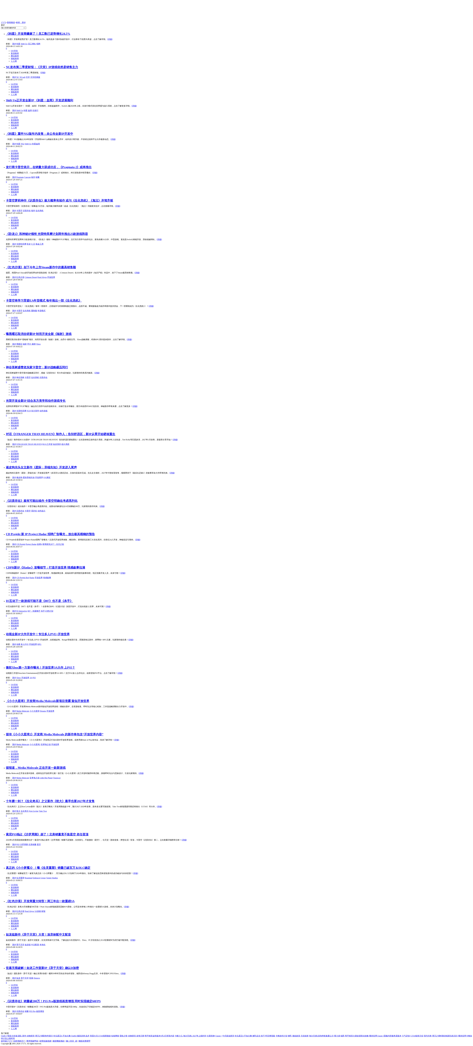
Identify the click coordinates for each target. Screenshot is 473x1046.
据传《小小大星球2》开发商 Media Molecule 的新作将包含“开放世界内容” (54, 734)
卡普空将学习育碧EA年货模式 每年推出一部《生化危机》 (44, 300)
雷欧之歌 (123, 1036)
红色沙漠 (20, 277)
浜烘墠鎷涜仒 (19, 1041)
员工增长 (32, 44)
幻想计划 (49, 611)
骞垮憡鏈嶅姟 (32, 1041)
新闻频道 (11, 22)
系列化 (34, 511)
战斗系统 (65, 444)
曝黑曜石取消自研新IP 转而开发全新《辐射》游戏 (39, 333)
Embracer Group (39, 878)
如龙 (18, 978)
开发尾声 (39, 477)
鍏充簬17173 (6, 1041)
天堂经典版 (35, 77)
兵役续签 (305, 1036)
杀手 (43, 611)
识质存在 (27, 211)
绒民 (343, 1036)
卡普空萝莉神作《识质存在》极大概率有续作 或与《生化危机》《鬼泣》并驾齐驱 (59, 200)
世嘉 (31, 978)
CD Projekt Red (22, 578)
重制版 (34, 311)
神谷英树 (20, 377)
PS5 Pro (32, 1011)
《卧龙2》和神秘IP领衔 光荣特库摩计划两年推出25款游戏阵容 (47, 233)
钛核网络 (115, 1036)
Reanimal (28, 878)
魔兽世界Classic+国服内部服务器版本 (385, 1036)
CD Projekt (20, 544)
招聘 (38, 44)
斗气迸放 (406, 1036)
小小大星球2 (35, 744)
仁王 (33, 244)
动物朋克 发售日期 (136, 1036)
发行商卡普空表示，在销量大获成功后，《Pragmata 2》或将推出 (49, 167)
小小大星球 (34, 711)
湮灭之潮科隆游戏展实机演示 (445, 1036)
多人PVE (25, 644)
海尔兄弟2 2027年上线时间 (194, 1036)
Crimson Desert (31, 277)
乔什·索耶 (31, 344)
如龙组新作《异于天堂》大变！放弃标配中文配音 (38, 934)
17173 (3, 22)
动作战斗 (41, 511)
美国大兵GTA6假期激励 (100, 1036)
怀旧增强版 (270, 1036)
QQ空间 (14, 51)
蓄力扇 (337, 1036)
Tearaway (57, 778)
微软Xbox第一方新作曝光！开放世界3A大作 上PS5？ (40, 667)
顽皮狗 (19, 477)
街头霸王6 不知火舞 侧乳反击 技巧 (250, 1036)
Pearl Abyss (42, 277)
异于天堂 (20, 945)
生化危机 (39, 211)
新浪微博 (15, 53)
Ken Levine (33, 811)
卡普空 (19, 211)
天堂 (28, 77)
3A (31, 678)
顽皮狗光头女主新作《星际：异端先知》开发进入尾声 (41, 467)
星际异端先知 (29, 477)
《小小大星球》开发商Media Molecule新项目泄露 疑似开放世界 (47, 701)
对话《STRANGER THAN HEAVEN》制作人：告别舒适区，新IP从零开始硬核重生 (60, 434)
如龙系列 (57, 444)
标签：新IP (21, 22)
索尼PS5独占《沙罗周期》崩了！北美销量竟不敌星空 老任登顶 (47, 834)
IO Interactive (21, 611)
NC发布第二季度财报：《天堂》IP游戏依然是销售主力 (42, 67)
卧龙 (29, 244)
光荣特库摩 (21, 244)
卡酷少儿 (179, 1036)
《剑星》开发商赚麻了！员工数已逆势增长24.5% (38, 33)
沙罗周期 (24, 844)
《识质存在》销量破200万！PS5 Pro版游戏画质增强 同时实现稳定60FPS (53, 1001)
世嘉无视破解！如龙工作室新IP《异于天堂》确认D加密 (42, 967)
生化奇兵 (25, 811)
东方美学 (35, 411)
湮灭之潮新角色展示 (44, 1036)
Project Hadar (31, 544)
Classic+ (218, 1036)
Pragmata (20, 177)
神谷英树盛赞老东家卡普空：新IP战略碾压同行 (37, 367)
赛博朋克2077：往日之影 (53, 544)
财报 (43, 911)
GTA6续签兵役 (416, 1036)
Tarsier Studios (52, 878)
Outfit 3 (4, 1036)
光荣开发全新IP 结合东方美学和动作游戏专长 (36, 400)
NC (17, 77)
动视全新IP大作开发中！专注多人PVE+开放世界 (38, 634)
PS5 (34, 678)
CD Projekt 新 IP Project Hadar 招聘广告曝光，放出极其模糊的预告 (50, 534)
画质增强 (40, 1011)
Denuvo (37, 978)
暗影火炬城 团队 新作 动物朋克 (21, 1036)
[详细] (109, 39)
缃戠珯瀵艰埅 (84, 1041)
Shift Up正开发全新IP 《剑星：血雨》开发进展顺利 (39, 100)
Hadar (31, 578)
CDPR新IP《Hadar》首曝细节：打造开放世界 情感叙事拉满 (45, 567)
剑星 (18, 44)
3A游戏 (37, 911)
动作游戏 (43, 411)
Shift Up (24, 44)
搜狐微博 (15, 59)
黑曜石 (19, 344)
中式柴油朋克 (228, 1036)
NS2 (22, 144)
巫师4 (39, 544)
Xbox (38, 344)
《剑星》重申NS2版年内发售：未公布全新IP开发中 (39, 133)
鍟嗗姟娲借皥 (45, 1041)
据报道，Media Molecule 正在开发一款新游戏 (36, 767)
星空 (39, 844)
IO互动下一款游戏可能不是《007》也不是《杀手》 (39, 600)
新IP (14, 44)
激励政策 (296, 1036)
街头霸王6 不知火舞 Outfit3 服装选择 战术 (71, 1036)
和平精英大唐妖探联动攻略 (357, 1036)
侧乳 (290, 1036)
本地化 (42, 945)
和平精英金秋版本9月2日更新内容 (159, 1036)
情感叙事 (47, 578)
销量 (38, 177)
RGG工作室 (47, 444)
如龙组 (28, 945)
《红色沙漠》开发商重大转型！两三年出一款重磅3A (40, 901)
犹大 (18, 811)
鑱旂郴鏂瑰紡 (59, 1041)
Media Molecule (22, 711)
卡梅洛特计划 (281, 1036)
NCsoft (22, 77)
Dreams (43, 711)
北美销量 (32, 844)
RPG (39, 644)
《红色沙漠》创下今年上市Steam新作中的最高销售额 (41, 267)
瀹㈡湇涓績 (71, 1041)
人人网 (14, 61)
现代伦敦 (428, 1036)
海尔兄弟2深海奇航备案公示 (321, 1036)
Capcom (27, 177)
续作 (33, 177)
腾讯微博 (15, 56)
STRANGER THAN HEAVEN (29, 444)
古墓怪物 (211, 1036)
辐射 (25, 344)
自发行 (35, 110)
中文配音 (35, 945)
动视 (18, 644)
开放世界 (51, 277)
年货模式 (41, 311)
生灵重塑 (20, 878)
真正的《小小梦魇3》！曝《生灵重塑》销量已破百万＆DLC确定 (48, 867)
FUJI (29, 411)
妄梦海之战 (46, 744)
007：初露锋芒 (34, 611)
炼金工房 (39, 244)
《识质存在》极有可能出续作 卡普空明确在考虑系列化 (42, 500)
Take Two (43, 811)
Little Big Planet (46, 778)
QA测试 (46, 477)
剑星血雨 (36, 144)
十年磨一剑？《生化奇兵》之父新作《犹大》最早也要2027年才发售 (50, 801)
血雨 (30, 110)
